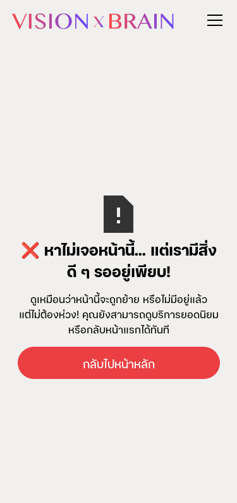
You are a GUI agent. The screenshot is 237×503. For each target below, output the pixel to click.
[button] (212, 20)
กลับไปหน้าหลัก (119, 363)
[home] (93, 19)
